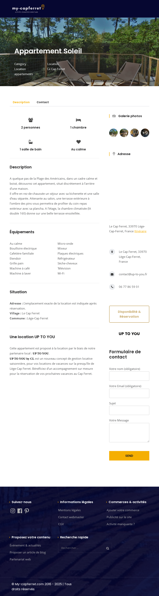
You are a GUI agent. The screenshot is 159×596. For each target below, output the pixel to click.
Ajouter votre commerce (123, 510)
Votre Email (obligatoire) (125, 386)
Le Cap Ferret (56, 69)
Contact (43, 102)
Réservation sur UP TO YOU (54, 392)
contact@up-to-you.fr (133, 274)
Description (21, 102)
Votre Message (119, 420)
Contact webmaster (71, 517)
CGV (61, 524)
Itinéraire (140, 231)
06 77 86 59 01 (129, 287)
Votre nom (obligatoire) (124, 369)
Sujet (112, 403)
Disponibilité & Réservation (129, 314)
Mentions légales (69, 510)
